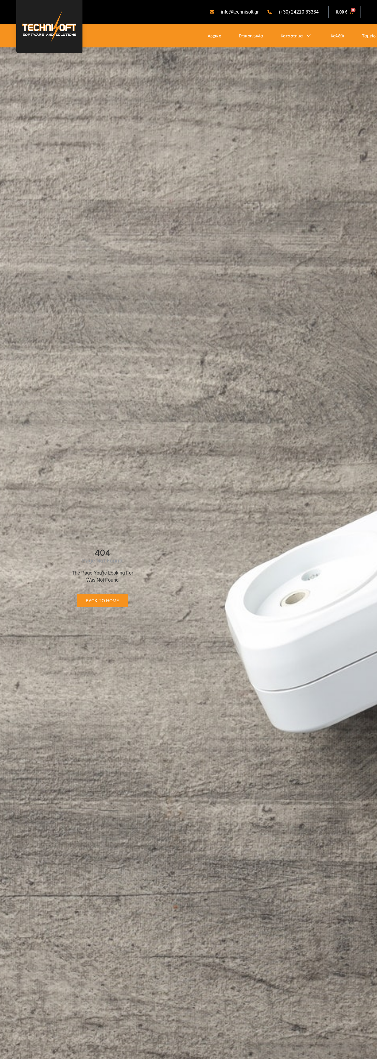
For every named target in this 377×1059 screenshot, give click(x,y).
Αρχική (214, 35)
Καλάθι (337, 35)
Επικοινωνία (251, 35)
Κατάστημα (292, 35)
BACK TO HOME (102, 600)
